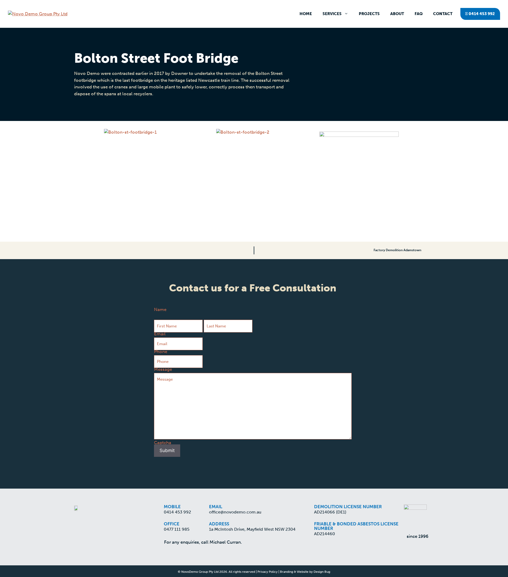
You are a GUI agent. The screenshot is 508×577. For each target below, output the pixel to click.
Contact (442, 13)
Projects (369, 13)
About (397, 13)
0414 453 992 (481, 13)
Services (332, 13)
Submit (167, 450)
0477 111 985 (176, 529)
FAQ (419, 13)
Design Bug (322, 572)
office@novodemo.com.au (235, 512)
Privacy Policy (267, 572)
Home (306, 13)
